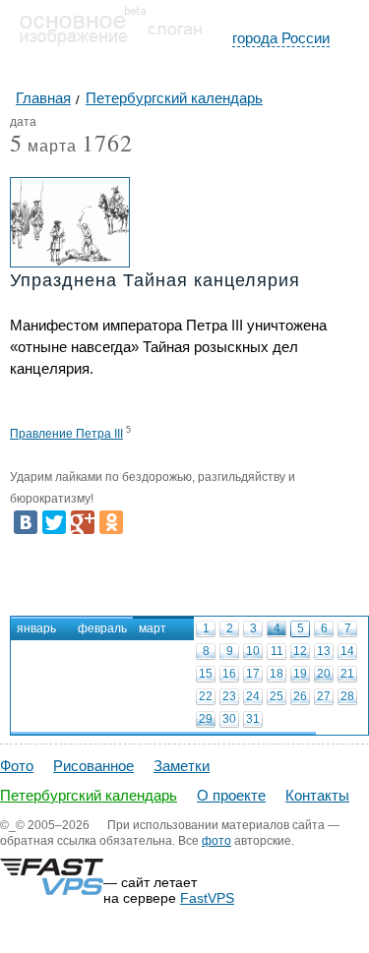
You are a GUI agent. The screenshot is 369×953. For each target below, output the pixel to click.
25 (276, 696)
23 (229, 696)
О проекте (231, 795)
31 (253, 719)
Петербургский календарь (88, 795)
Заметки (182, 765)
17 (253, 674)
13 (324, 651)
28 (347, 696)
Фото (16, 765)
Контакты (317, 795)
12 (300, 651)
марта (43, 147)
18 (276, 674)
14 (347, 651)
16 (229, 674)
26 (300, 696)
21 (347, 674)
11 (277, 651)
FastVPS (207, 898)
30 (229, 719)
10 (253, 651)
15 (206, 674)
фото (216, 841)
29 (206, 719)
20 (324, 674)
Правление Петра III (66, 434)
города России (281, 38)
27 (324, 696)
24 (253, 696)
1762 (107, 142)
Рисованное (93, 765)
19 (300, 674)
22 (206, 696)
